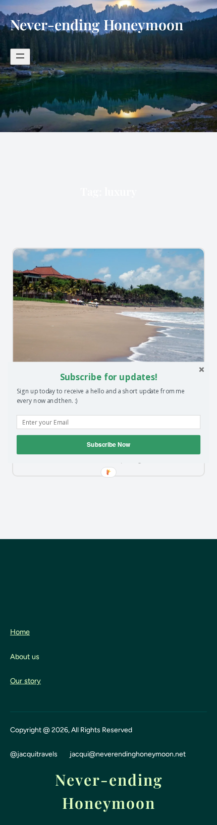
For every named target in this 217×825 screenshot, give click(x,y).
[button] (108, 377)
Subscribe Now (108, 444)
